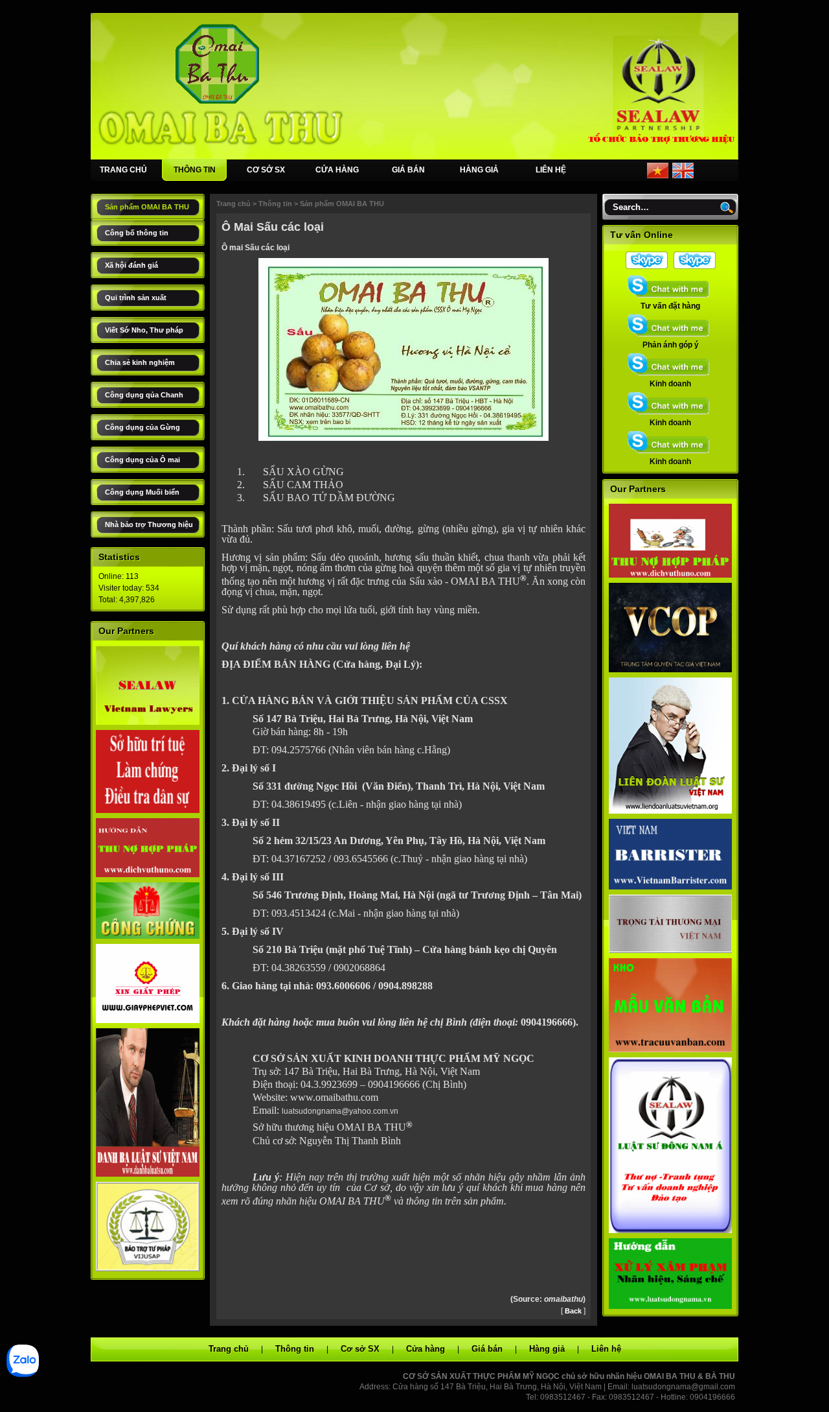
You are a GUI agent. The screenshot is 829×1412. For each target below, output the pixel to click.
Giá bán (487, 1349)
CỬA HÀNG (337, 169)
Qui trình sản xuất (135, 297)
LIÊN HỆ (551, 169)
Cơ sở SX (360, 1349)
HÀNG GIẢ (479, 169)
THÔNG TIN (195, 169)
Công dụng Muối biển (142, 492)
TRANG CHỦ (123, 169)
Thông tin (275, 203)
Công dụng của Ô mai (142, 460)
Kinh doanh (670, 383)
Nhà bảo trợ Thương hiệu (149, 524)
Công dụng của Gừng (142, 427)
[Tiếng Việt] (657, 175)
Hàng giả (547, 1349)
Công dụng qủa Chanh (144, 395)
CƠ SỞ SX (266, 169)
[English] (683, 175)
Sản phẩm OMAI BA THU (147, 207)
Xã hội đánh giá (131, 265)
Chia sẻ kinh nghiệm (140, 362)
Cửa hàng (425, 1349)
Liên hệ (606, 1349)
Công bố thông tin (136, 233)
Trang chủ (233, 203)
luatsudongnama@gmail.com (683, 1386)
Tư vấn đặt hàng (670, 306)
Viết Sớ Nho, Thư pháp (144, 330)
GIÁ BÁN (408, 169)
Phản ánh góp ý (670, 344)
